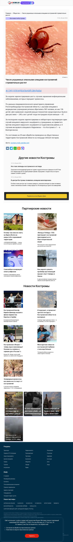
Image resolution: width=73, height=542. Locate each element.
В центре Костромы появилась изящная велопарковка (31, 180)
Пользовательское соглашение (11, 484)
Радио (26, 467)
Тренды (27, 464)
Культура (49, 459)
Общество (16, 13)
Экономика (50, 450)
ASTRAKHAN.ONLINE (9, 503)
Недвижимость (29, 450)
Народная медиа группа (10, 496)
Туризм (6, 464)
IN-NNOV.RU (29, 503)
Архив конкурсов (8, 459)
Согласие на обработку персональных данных (20, 527)
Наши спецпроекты (8, 456)
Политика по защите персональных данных (20, 529)
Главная (8, 13)
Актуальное (7, 467)
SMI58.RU (56, 503)
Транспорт (6, 450)
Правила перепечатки (9, 487)
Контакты (6, 481)
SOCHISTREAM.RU (8, 506)
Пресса (5, 461)
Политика (49, 453)
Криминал (28, 459)
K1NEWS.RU (38, 503)
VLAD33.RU (20, 503)
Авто (48, 461)
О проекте (6, 476)
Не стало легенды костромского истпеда (26, 166)
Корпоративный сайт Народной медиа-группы (18, 509)
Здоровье (49, 456)
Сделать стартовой (8, 490)
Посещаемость (7, 493)
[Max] (23, 148)
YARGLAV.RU (33, 506)
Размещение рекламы (9, 478)
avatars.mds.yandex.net (20, 143)
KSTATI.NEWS (47, 503)
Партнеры (28, 456)
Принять (32, 536)
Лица (48, 464)
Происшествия (29, 453)
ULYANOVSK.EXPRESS (21, 506)
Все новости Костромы (17, 18)
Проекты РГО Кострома (10, 453)
